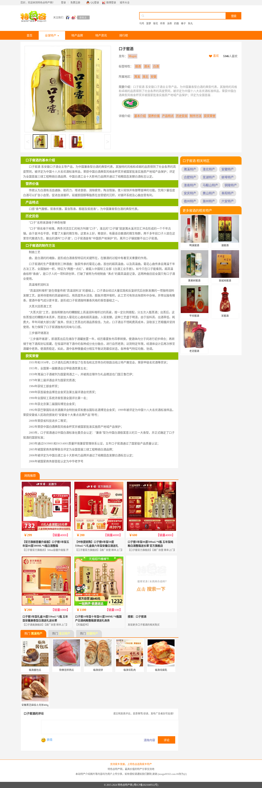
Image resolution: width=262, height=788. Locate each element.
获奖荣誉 (209, 116)
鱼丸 (190, 23)
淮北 (145, 76)
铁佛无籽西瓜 (66, 670)
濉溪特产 (36, 633)
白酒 (156, 66)
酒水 (147, 66)
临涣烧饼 (98, 670)
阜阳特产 (227, 193)
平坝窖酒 (194, 315)
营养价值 (154, 116)
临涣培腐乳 (161, 670)
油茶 (169, 23)
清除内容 (149, 740)
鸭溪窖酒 (194, 245)
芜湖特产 (209, 177)
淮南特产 (190, 185)
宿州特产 (190, 201)
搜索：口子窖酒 (137, 616)
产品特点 (168, 116)
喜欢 (216, 55)
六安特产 (227, 201)
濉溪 (137, 76)
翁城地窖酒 (225, 280)
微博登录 (111, 2)
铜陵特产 (231, 185)
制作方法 (195, 116)
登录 (63, 2)
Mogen (133, 56)
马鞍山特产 (210, 185)
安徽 (153, 76)
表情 (49, 739)
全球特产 (50, 35)
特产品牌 (77, 35)
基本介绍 (140, 116)
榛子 (183, 23)
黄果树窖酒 (194, 280)
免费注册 (75, 2)
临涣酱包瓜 (35, 670)
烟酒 (138, 66)
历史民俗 (181, 116)
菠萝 (148, 23)
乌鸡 (141, 23)
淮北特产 (64, 633)
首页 (29, 35)
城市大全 (125, 2)
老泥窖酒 (194, 351)
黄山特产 (209, 193)
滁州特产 (209, 201)
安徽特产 (92, 633)
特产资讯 (101, 35)
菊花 (155, 23)
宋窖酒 (225, 315)
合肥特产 (190, 177)
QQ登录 (94, 2)
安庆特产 (190, 193)
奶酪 (176, 23)
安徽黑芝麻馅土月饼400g (35, 705)
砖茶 (162, 23)
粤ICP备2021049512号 (145, 784)
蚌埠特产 (227, 177)
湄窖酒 (225, 245)
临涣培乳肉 (129, 670)
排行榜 (123, 35)
